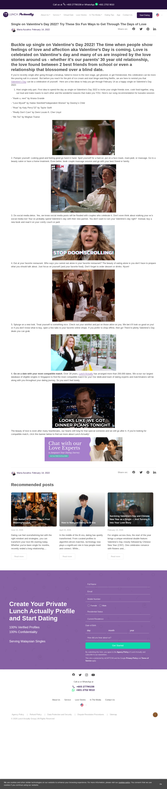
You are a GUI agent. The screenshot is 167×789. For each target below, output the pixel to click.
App (118, 15)
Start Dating (145, 15)
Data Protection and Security (59, 714)
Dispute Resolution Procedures (90, 714)
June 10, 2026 (17, 530)
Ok (161, 784)
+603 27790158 (85, 686)
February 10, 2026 (115, 530)
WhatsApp (89, 4)
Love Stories (81, 15)
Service (56, 15)
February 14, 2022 (41, 29)
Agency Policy (123, 652)
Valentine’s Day (18, 81)
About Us (45, 15)
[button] (159, 14)
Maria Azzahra (24, 29)
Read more (19, 556)
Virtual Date (68, 15)
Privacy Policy (132, 658)
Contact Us (127, 15)
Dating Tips (109, 15)
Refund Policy (36, 714)
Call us (56, 4)
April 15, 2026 (65, 530)
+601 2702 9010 (85, 690)
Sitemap (113, 714)
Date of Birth (90, 625)
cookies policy (124, 782)
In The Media (94, 15)
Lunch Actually (86, 373)
